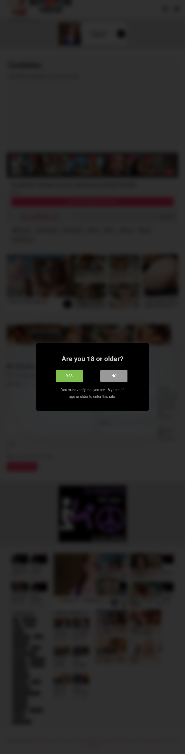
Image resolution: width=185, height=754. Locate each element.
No (114, 376)
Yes (69, 376)
